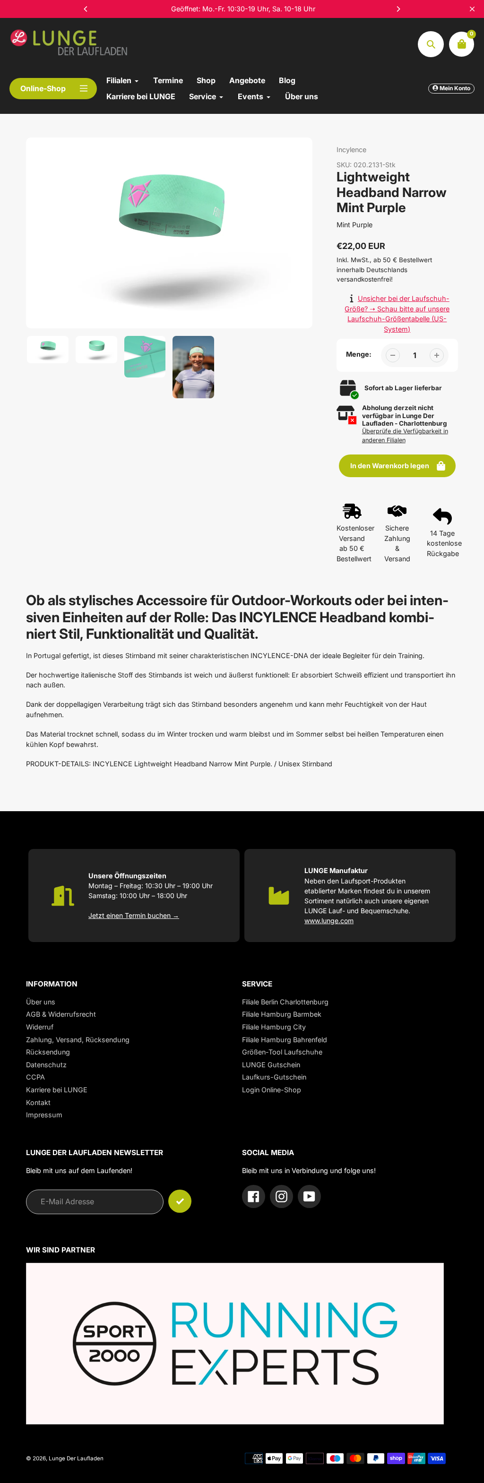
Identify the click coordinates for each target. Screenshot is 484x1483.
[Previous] (86, 9)
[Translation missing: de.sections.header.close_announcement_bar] (472, 9)
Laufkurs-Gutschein (274, 1077)
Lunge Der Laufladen (76, 1458)
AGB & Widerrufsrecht (61, 1014)
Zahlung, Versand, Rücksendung (78, 1040)
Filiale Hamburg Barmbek (281, 1014)
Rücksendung (48, 1052)
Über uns (40, 1002)
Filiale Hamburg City (274, 1027)
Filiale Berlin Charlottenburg (285, 1002)
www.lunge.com (329, 921)
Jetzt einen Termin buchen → (133, 915)
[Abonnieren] (179, 1201)
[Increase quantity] (437, 355)
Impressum (44, 1115)
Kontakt (38, 1102)
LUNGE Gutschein (271, 1065)
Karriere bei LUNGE (56, 1090)
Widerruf (39, 1027)
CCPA (35, 1077)
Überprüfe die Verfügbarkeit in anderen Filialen (405, 436)
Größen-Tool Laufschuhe (282, 1052)
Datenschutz (46, 1065)
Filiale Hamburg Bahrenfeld (284, 1040)
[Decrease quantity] (393, 355)
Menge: (359, 354)
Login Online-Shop (271, 1090)
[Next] (398, 9)
